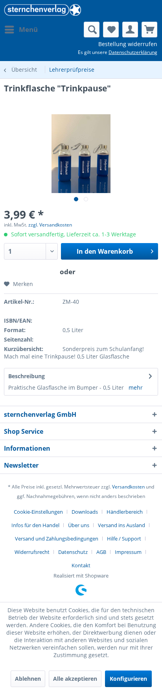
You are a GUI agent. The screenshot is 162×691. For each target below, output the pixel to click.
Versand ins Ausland (121, 525)
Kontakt (81, 565)
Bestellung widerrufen (127, 44)
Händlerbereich (125, 511)
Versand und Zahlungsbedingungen (56, 538)
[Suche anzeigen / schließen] (91, 29)
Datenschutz (73, 551)
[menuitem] (21, 29)
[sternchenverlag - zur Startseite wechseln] (42, 11)
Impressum (128, 551)
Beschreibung (26, 376)
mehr (136, 387)
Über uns (78, 525)
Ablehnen (28, 678)
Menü (28, 29)
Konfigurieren (128, 678)
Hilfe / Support (124, 538)
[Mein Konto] (130, 29)
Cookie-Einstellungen (38, 511)
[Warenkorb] (149, 29)
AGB (101, 551)
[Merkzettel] (111, 29)
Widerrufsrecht (32, 551)
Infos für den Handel (35, 525)
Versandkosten (128, 486)
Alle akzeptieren (75, 678)
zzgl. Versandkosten (50, 224)
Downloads (85, 511)
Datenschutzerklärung (133, 52)
